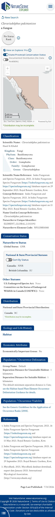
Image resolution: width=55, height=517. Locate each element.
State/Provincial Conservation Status (27, 54)
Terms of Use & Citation (43, 501)
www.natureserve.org (36, 498)
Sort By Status (21, 259)
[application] (27, 93)
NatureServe (23, 501)
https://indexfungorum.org (35, 182)
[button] (7, 68)
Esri (49, 122)
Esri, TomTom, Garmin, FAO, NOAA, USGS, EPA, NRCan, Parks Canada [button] (21, 121)
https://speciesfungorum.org (17, 186)
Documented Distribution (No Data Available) (26, 59)
